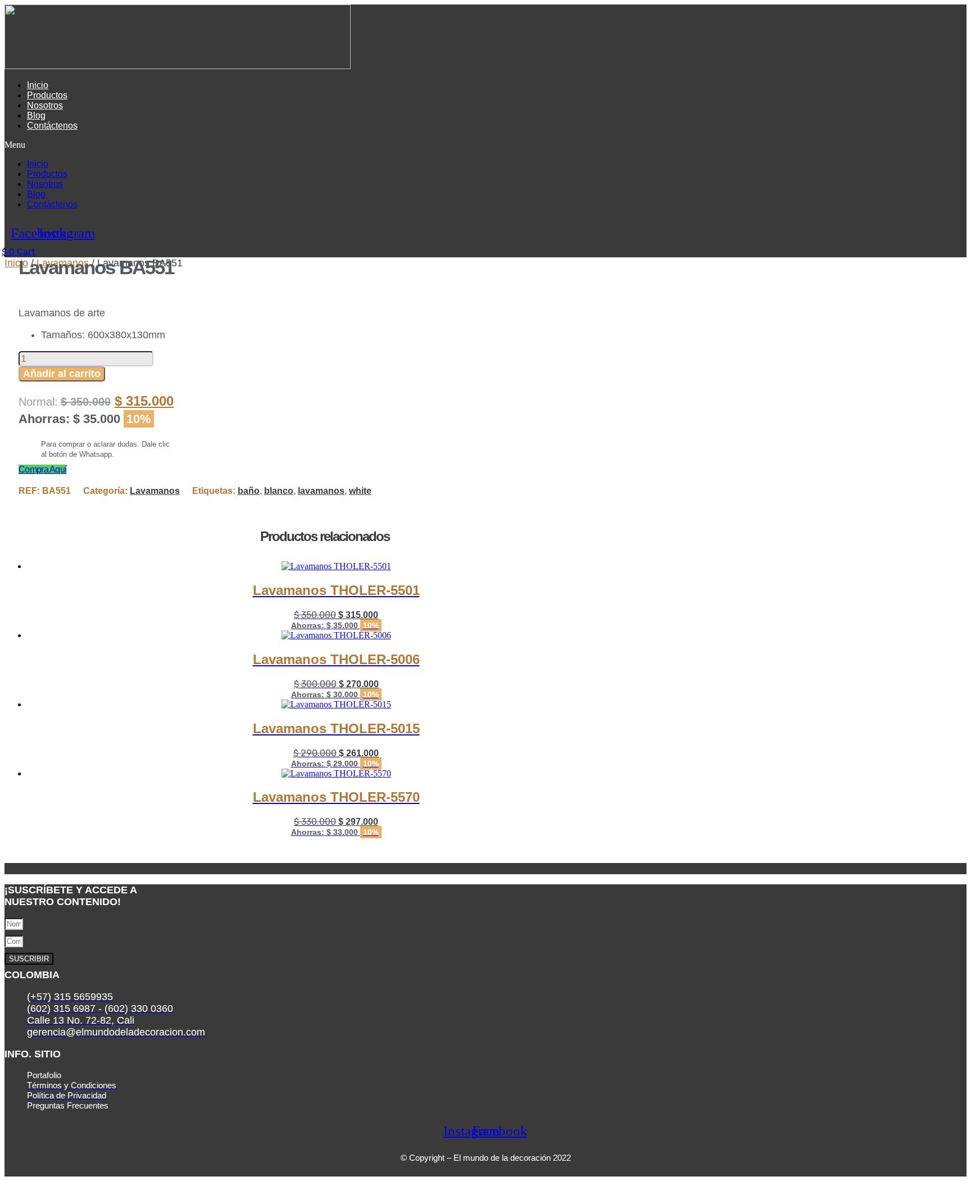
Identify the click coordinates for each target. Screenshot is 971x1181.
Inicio (37, 85)
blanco (278, 491)
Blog (36, 115)
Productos (47, 95)
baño (249, 491)
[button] (293, 145)
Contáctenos (52, 125)
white (360, 491)
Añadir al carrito (62, 373)
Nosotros (45, 105)
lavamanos (321, 491)
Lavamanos (155, 491)
